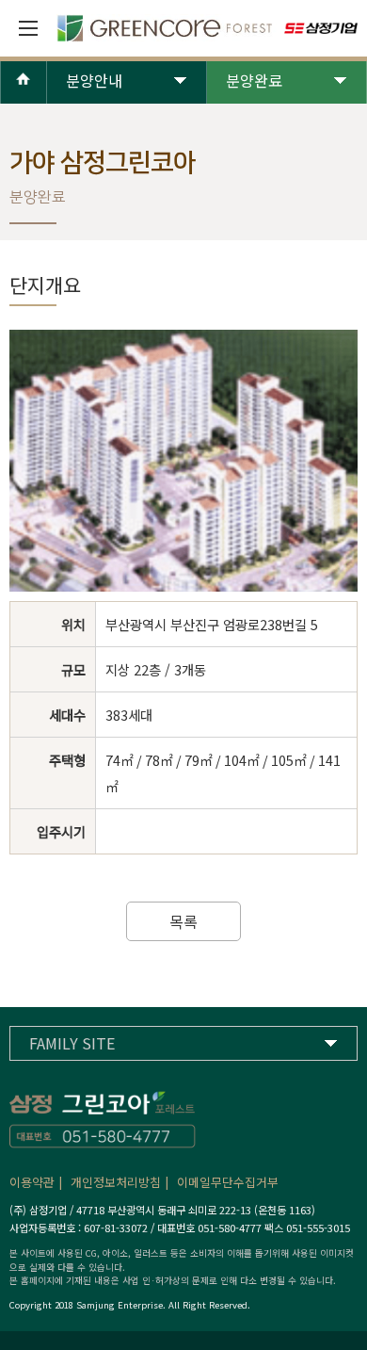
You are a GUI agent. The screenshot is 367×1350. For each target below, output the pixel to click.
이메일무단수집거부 (228, 1182)
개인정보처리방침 (116, 1182)
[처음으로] (23, 95)
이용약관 (32, 1182)
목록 (183, 921)
